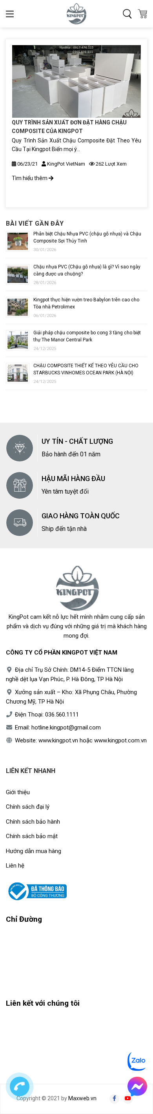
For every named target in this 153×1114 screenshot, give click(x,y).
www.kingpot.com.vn (120, 740)
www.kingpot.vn (58, 740)
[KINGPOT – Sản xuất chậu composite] (76, 13)
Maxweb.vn (82, 1098)
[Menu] (10, 13)
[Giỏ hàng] (142, 13)
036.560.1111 (62, 714)
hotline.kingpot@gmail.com (66, 727)
